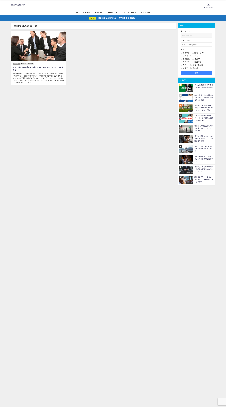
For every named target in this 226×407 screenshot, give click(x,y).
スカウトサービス (129, 12)
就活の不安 (145, 12)
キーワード (185, 31)
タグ (182, 49)
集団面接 (30, 64)
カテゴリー (185, 40)
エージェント (111, 12)
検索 (196, 73)
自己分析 (86, 12)
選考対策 (98, 12)
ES (77, 12)
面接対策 (16, 64)
